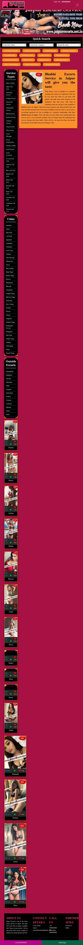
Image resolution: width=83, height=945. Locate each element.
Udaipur (8, 254)
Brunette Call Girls (10, 187)
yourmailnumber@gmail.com (42, 930)
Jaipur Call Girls (9, 88)
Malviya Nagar (10, 297)
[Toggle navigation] (77, 5)
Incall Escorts (10, 149)
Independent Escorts (11, 60)
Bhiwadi (8, 286)
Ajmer (8, 229)
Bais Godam (10, 268)
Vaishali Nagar (10, 322)
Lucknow (9, 404)
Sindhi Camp (10, 339)
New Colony (10, 304)
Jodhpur (8, 342)
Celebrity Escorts (9, 122)
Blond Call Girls (9, 181)
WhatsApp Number (62, 60)
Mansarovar (9, 261)
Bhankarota (9, 283)
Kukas (8, 349)
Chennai (8, 378)
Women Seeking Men (31, 50)
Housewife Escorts (62, 55)
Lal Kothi (9, 236)
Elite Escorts (10, 130)
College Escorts (44, 55)
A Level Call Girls (10, 160)
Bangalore (9, 375)
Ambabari (9, 247)
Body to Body (10, 83)
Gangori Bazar (10, 293)
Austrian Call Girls (10, 166)
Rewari (8, 311)
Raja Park (9, 335)
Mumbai (8, 407)
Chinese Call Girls (10, 210)
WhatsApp (62, 942)
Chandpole (9, 290)
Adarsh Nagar (10, 353)
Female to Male (11, 146)
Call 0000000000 (21, 942)
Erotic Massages (9, 135)
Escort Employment (10, 141)
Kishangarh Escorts (9, 327)
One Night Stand (10, 55)
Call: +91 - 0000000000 (62, 2)
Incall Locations (9, 154)
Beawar (8, 279)
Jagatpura (9, 240)
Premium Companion (69, 50)
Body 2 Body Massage (11, 64)
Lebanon (8, 400)
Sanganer (9, 318)
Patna (7, 414)
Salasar (8, 315)
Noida (8, 411)
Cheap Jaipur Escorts (51, 64)
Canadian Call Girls (10, 199)
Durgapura (9, 331)
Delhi (7, 386)
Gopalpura (9, 243)
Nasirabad (9, 300)
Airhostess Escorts (27, 55)
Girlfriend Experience (11, 50)
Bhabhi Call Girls (9, 175)
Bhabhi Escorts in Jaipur (29, 115)
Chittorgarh (9, 346)
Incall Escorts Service (31, 64)
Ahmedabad (9, 371)
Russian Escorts (44, 60)
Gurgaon (8, 389)
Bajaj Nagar (9, 272)
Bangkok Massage (50, 50)
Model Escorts (28, 60)
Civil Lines (9, 250)
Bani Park (9, 232)
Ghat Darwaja (10, 257)
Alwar (8, 265)
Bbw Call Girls (10, 170)
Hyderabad (9, 393)
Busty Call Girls (9, 193)
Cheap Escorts (10, 127)
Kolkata (8, 396)
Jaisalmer (9, 225)
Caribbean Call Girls (10, 204)
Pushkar (8, 308)
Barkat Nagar (10, 275)
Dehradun (9, 382)
